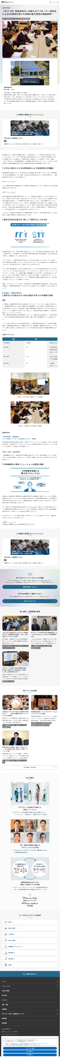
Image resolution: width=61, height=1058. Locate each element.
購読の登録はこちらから (30, 587)
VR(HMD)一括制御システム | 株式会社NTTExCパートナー (18, 524)
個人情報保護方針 (6, 1029)
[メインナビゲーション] (57, 2)
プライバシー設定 (30, 1048)
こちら (12, 181)
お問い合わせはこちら (30, 601)
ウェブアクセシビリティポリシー (10, 1034)
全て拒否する (30, 1051)
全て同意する (30, 1054)
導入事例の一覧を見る (30, 767)
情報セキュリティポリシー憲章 (9, 1031)
